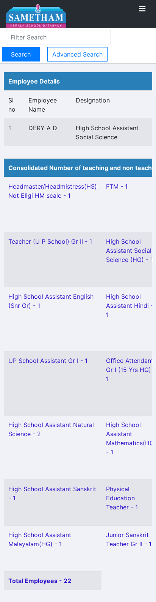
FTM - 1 (117, 186)
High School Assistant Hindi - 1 (129, 305)
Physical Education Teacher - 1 (122, 498)
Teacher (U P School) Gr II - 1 (50, 241)
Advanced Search (77, 54)
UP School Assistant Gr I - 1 (47, 360)
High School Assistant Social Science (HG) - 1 (129, 250)
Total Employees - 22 (39, 581)
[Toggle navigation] (142, 8)
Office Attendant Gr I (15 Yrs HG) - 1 (131, 370)
